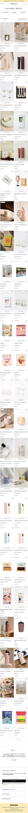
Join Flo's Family (8, 771)
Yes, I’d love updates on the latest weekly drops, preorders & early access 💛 (14, 784)
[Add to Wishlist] (12, 23)
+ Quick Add (7, 43)
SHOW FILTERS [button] (4, 18)
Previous (24, 10)
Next (26, 10)
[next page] (19, 739)
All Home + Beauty (8, 754)
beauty (13, 756)
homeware (10, 756)
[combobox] (22, 19)
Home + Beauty (10, 755)
